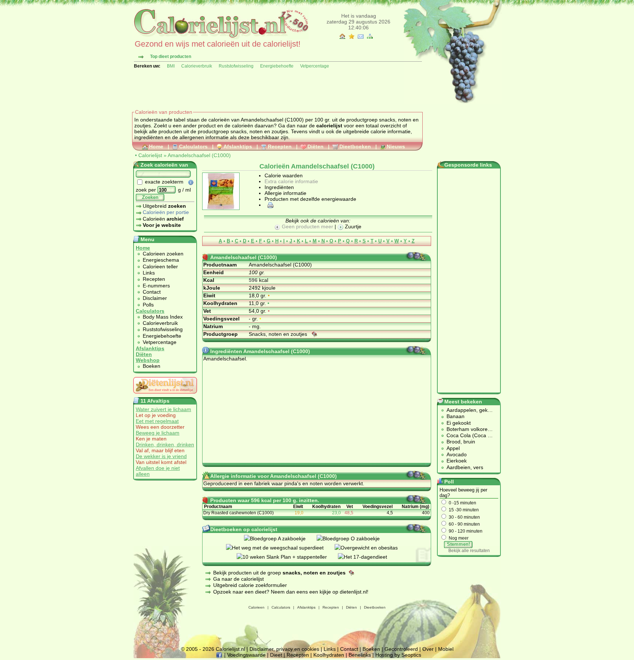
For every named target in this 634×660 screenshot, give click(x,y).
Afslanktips (237, 146)
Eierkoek (457, 461)
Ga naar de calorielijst (238, 579)
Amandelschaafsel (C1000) (199, 155)
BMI (171, 66)
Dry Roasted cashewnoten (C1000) (238, 512)
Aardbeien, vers (465, 467)
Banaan (455, 416)
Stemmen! (458, 544)
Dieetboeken (355, 146)
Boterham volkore (467, 429)
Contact (152, 292)
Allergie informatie (285, 193)
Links (149, 273)
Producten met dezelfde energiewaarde (310, 199)
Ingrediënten (279, 187)
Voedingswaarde (246, 655)
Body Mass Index (163, 317)
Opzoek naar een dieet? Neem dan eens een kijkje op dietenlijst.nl (290, 592)
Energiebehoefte (277, 66)
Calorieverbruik (196, 66)
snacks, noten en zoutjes (259, 131)
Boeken (151, 366)
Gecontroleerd (401, 649)
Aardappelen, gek (467, 410)
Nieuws (396, 146)
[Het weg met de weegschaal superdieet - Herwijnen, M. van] (280, 548)
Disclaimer (155, 298)
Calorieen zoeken (163, 254)
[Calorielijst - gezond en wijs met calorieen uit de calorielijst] (220, 37)
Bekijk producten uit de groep (279, 573)
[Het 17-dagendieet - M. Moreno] (368, 557)
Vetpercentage (314, 66)
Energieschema (161, 260)
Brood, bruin (461, 442)
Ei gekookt (459, 423)
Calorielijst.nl (230, 649)
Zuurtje (352, 226)
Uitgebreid (164, 206)
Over (428, 649)
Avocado (457, 454)
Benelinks (360, 655)
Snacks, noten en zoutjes (279, 334)
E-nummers (156, 286)
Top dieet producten (170, 56)
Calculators (193, 146)
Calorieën (163, 219)
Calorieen (256, 607)
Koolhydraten (328, 655)
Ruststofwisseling (236, 66)
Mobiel (445, 649)
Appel (453, 448)
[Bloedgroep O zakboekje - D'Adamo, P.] (354, 538)
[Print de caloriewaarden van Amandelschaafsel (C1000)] (269, 205)
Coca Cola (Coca (467, 435)
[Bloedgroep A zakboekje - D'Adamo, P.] (280, 538)
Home (156, 146)
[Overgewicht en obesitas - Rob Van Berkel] (372, 548)
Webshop (148, 360)
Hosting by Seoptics (398, 655)
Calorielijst (150, 155)
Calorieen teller (160, 266)
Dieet (276, 655)
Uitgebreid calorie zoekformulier (250, 585)
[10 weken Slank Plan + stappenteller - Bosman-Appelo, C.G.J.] (287, 557)
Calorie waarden (284, 175)
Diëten (315, 146)
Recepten (280, 146)
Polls (148, 305)
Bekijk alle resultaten (469, 550)
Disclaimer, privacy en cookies (284, 649)
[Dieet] (165, 395)
